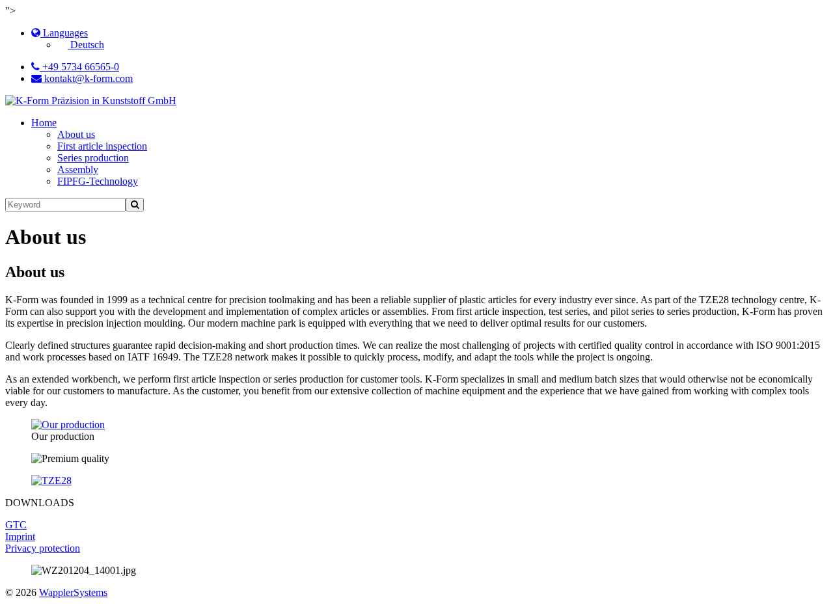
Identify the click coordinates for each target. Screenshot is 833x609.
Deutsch (86, 44)
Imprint (20, 536)
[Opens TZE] (51, 480)
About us (76, 134)
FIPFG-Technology (97, 181)
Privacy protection (42, 548)
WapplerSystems (73, 592)
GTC (16, 524)
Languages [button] (64, 32)
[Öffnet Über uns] (68, 424)
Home (44, 122)
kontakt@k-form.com (87, 78)
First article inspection (102, 146)
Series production (93, 157)
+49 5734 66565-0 (79, 66)
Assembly (77, 169)
